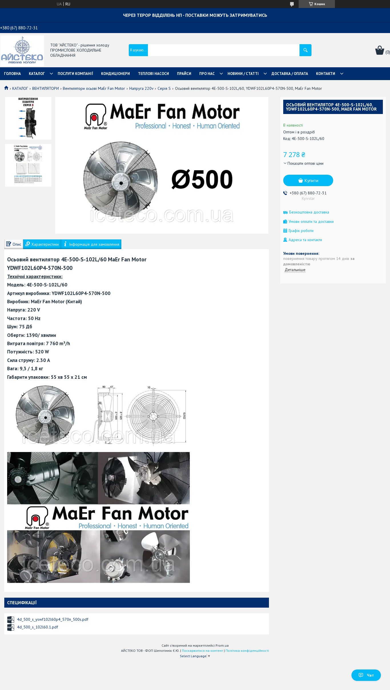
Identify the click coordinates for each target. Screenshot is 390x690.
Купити (311, 180)
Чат (370, 675)
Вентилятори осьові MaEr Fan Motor (94, 88)
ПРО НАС (207, 73)
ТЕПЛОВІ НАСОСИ (153, 73)
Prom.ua (222, 645)
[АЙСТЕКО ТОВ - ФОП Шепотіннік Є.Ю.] (22, 50)
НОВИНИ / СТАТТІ (243, 73)
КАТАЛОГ (37, 73)
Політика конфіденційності (247, 650)
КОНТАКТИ (325, 73)
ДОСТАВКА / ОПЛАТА (290, 73)
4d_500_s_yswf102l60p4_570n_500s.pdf (52, 619)
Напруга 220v (141, 88)
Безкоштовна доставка (309, 212)
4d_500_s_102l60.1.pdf (37, 627)
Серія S (164, 88)
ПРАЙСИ (184, 73)
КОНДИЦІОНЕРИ (115, 73)
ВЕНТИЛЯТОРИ (45, 88)
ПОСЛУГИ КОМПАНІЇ (75, 73)
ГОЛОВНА (12, 73)
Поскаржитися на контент (202, 650)
